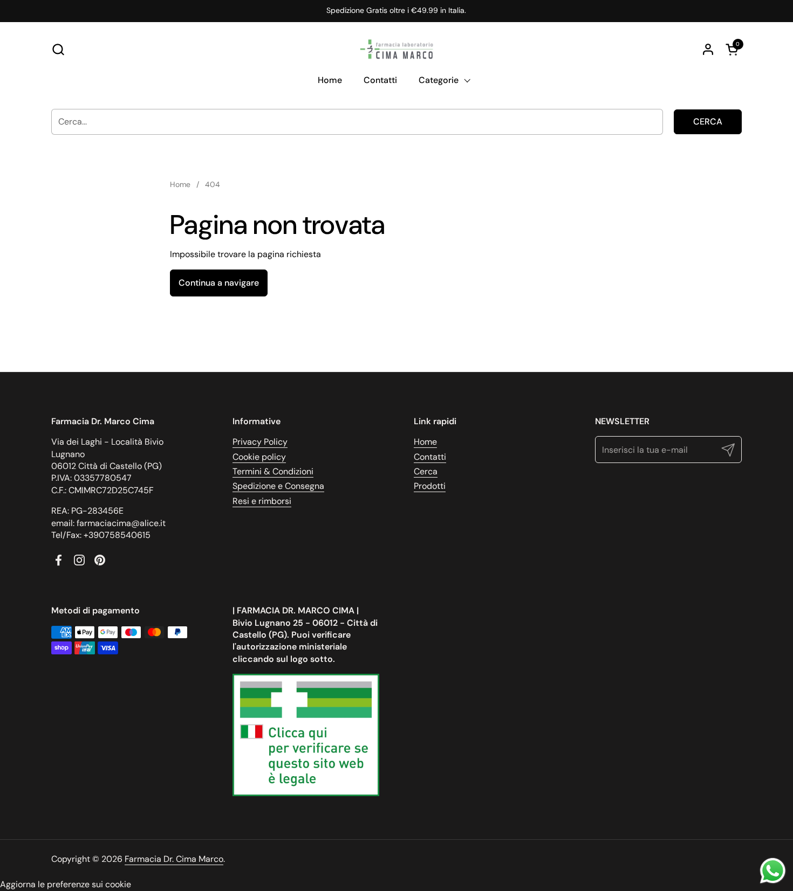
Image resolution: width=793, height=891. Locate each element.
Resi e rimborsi (262, 501)
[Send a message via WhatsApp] (773, 871)
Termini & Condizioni (273, 471)
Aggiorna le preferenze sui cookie (65, 884)
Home (425, 441)
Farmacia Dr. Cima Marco (174, 859)
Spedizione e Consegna (278, 486)
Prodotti (430, 486)
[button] (58, 49)
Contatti (430, 456)
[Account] (708, 49)
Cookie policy (259, 456)
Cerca (707, 121)
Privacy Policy (260, 441)
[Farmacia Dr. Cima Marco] (396, 49)
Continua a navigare (219, 282)
